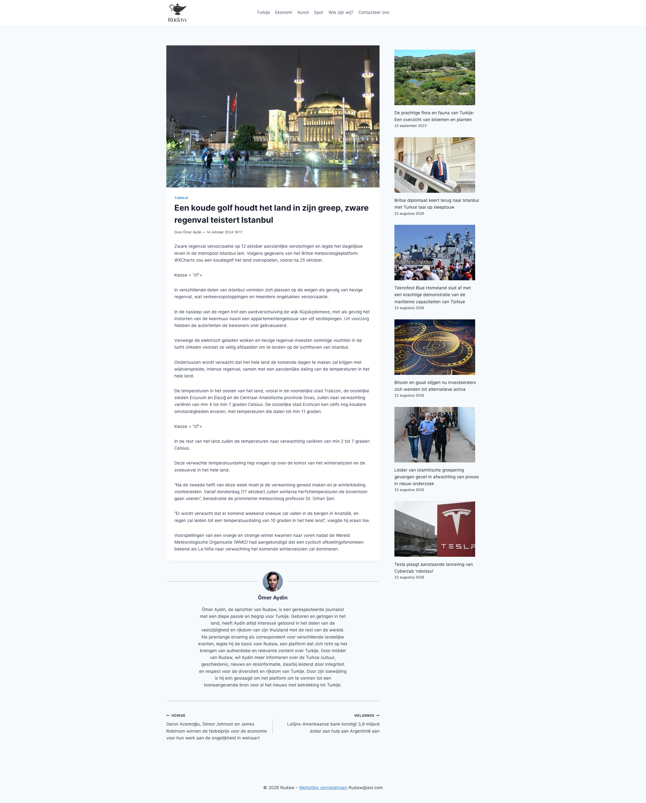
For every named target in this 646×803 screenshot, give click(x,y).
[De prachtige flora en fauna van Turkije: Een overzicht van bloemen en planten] (437, 77)
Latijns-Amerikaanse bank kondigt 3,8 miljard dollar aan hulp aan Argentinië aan (333, 723)
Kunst (303, 12)
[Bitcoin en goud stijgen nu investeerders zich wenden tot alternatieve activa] (437, 347)
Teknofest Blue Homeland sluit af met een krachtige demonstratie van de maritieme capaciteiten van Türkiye (432, 294)
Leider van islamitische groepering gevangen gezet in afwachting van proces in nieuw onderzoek (436, 476)
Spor (318, 12)
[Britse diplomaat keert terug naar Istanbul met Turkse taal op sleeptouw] (437, 165)
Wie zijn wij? (341, 12)
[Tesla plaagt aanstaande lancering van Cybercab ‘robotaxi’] (437, 529)
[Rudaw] (177, 12)
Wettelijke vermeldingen (323, 787)
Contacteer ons (373, 12)
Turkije (263, 12)
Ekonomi (283, 12)
